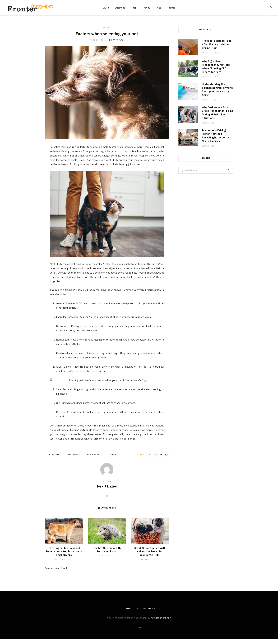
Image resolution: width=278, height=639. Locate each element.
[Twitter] (30, 166)
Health (171, 7)
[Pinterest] (30, 174)
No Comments (116, 40)
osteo (112, 454)
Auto (106, 7)
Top (140, 627)
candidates (73, 454)
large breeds (94, 454)
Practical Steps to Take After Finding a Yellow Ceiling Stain (217, 44)
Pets (158, 7)
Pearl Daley (107, 486)
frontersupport (161, 618)
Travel (146, 7)
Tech (134, 7)
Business (120, 7)
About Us (149, 608)
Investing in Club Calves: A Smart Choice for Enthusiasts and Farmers (64, 551)
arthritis (53, 454)
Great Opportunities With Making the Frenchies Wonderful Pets (150, 551)
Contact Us (130, 608)
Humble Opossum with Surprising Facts (107, 549)
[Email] (30, 182)
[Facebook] (30, 157)
